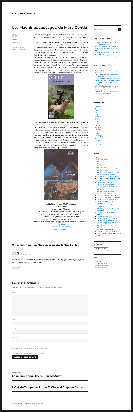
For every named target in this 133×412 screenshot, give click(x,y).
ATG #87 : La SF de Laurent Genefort (107, 220)
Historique (98, 127)
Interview (98, 129)
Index (96, 157)
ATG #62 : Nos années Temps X (106, 174)
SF (96, 143)
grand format (83, 222)
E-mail (15, 328)
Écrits (96, 163)
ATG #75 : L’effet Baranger (104, 193)
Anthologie (98, 106)
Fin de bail (100, 165)
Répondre (16, 267)
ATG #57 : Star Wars (102, 171)
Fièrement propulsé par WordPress (34, 403)
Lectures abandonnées (101, 159)
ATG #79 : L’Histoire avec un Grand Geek (108, 197)
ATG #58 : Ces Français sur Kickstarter (108, 173)
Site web (15, 337)
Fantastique (98, 120)
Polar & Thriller (99, 137)
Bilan (96, 110)
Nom (14, 319)
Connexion (98, 261)
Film (96, 124)
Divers (97, 118)
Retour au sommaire (61, 229)
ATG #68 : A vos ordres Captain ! (106, 184)
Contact (97, 161)
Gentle (14, 49)
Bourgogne (15, 47)
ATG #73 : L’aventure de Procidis (106, 190)
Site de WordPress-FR (101, 267)
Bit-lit (97, 112)
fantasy (22, 47)
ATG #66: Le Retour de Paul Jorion (106, 182)
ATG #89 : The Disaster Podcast (106, 224)
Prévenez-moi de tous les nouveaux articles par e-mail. (28, 353)
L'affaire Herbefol (23, 13)
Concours (98, 116)
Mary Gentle (70, 35)
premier (67, 37)
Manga (97, 133)
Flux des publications (101, 263)
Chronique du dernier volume (61, 227)
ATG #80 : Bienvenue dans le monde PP (108, 199)
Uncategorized (99, 144)
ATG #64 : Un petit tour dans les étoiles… (108, 176)
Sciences (97, 139)
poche (63, 224)
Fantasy (14, 44)
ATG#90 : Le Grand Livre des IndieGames (108, 231)
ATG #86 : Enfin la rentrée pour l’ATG (107, 218)
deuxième (78, 37)
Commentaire (18, 292)
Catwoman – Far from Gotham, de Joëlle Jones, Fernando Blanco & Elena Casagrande (107, 88)
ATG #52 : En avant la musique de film (108, 169)
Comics (97, 114)
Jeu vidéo (97, 131)
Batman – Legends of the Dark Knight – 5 (107, 46)
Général (97, 125)
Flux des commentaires (102, 265)
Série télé (97, 141)
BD (96, 108)
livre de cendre (21, 49)
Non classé (98, 135)
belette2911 (98, 86)
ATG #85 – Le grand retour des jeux (107, 216)
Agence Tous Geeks (100, 167)
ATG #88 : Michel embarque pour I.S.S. (108, 222)
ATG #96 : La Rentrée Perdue (105, 229)
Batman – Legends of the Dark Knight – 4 (107, 56)
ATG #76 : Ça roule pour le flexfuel (106, 195)
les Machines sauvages (75, 40)
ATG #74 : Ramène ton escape (105, 192)
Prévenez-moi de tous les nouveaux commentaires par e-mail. (30, 348)
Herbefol (14, 39)
